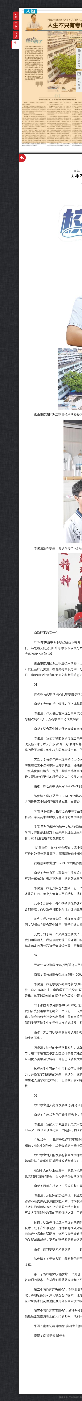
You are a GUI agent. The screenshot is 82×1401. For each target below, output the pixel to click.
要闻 (16, 15)
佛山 (15, 44)
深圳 (16, 34)
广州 (16, 25)
